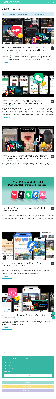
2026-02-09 (4, 52)
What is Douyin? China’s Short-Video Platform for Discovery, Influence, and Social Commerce (25, 157)
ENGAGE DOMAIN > (28, 382)
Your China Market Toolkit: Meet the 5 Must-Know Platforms (24, 209)
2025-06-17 (4, 317)
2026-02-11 (4, 105)
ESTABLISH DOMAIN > (28, 391)
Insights (17, 52)
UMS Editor (11, 52)
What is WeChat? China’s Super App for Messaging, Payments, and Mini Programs (23, 102)
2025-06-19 (4, 268)
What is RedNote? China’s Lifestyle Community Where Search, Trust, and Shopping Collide (25, 48)
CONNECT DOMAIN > (28, 386)
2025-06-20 (4, 212)
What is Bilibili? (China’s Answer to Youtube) (24, 314)
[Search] (53, 317)
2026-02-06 (4, 160)
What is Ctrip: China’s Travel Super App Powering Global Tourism (21, 264)
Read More (7, 62)
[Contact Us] (53, 313)
